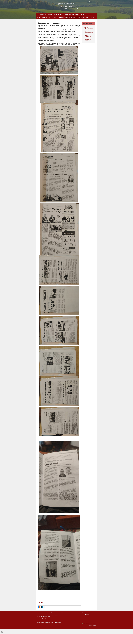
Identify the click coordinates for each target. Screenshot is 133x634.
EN (95, 1)
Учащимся (82, 14)
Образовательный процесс (43, 17)
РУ (92, 1)
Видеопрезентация (88, 36)
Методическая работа (88, 17)
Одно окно (50, 14)
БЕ (94, 1)
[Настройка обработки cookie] (2, 632)
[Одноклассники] (39, 607)
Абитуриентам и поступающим (71, 14)
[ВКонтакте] (38, 607)
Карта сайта (87, 614)
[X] (41, 607)
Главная (67, 20)
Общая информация (89, 28)
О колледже (43, 14)
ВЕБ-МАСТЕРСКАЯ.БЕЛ (92, 623)
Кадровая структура (89, 32)
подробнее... (40, 602)
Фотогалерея (87, 38)
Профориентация (58, 14)
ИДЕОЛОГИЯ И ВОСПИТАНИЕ (57, 17)
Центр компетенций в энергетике (73, 17)
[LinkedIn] (42, 607)
